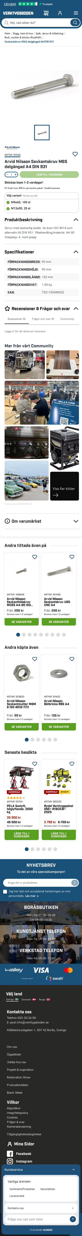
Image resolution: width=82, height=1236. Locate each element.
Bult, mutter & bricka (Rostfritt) (23, 37)
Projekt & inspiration (20, 1070)
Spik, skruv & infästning (49, 33)
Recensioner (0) (17, 319)
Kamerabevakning (19, 1126)
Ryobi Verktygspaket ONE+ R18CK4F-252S (58, 809)
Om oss (12, 1047)
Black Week (15, 1092)
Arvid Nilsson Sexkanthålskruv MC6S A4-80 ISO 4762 (19, 602)
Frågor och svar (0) (43, 319)
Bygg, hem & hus (23, 33)
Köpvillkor (14, 1108)
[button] (42, 87)
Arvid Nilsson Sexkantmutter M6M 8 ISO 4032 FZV (21, 704)
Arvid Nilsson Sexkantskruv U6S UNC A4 (57, 602)
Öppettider (14, 1054)
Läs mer (30, 896)
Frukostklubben (17, 1085)
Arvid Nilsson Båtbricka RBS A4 (56, 702)
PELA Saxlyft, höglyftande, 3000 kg (20, 809)
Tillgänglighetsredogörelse (24, 1134)
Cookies (12, 1117)
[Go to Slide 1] (42, 132)
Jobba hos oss (16, 1062)
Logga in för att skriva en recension (25, 331)
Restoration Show (18, 1077)
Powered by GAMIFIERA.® (18, 504)
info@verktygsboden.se (33, 1022)
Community (67, 319)
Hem (7, 33)
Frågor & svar (16, 1122)
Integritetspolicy (17, 1113)
